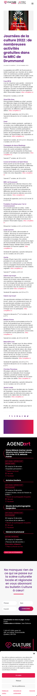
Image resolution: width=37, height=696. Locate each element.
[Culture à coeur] (15, 3)
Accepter (18, 675)
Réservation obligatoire (13, 544)
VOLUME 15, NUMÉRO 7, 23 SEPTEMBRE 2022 (16, 65)
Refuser (18, 681)
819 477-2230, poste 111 (13, 630)
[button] (34, 654)
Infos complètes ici (15, 110)
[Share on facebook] (9, 416)
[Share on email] (27, 416)
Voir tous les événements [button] (13, 552)
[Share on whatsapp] (22, 416)
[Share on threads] (15, 416)
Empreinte (32, 690)
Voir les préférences (18, 686)
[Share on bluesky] (25, 416)
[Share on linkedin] (20, 416)
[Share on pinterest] (17, 416)
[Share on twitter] (12, 416)
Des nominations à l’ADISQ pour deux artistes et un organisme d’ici (29, 425)
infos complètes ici (27, 92)
